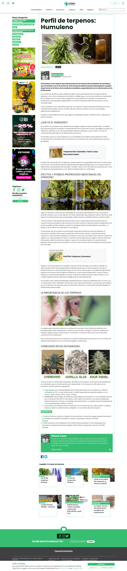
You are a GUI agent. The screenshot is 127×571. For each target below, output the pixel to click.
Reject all (93, 567)
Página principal (47, 67)
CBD (14, 27)
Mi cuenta (52, 560)
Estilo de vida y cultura (23, 24)
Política (16, 42)
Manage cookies (107, 567)
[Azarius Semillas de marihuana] (23, 97)
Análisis (16, 37)
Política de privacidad (89, 560)
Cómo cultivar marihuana (19, 21)
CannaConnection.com (69, 3)
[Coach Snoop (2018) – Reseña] (50, 502)
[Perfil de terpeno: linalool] (50, 475)
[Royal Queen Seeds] (23, 131)
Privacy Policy (64, 568)
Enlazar (45, 421)
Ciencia (16, 39)
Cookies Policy (78, 568)
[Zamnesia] (23, 63)
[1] (77, 227)
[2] (62, 270)
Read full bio (56, 449)
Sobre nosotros (54, 559)
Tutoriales (18, 34)
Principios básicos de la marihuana (23, 30)
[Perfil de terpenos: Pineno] (76, 475)
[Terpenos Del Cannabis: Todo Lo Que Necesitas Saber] (55, 153)
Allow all (101, 564)
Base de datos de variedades (71, 559)
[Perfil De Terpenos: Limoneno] (55, 256)
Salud (15, 45)
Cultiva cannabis (67, 560)
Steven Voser (57, 74)
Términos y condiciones (90, 559)
